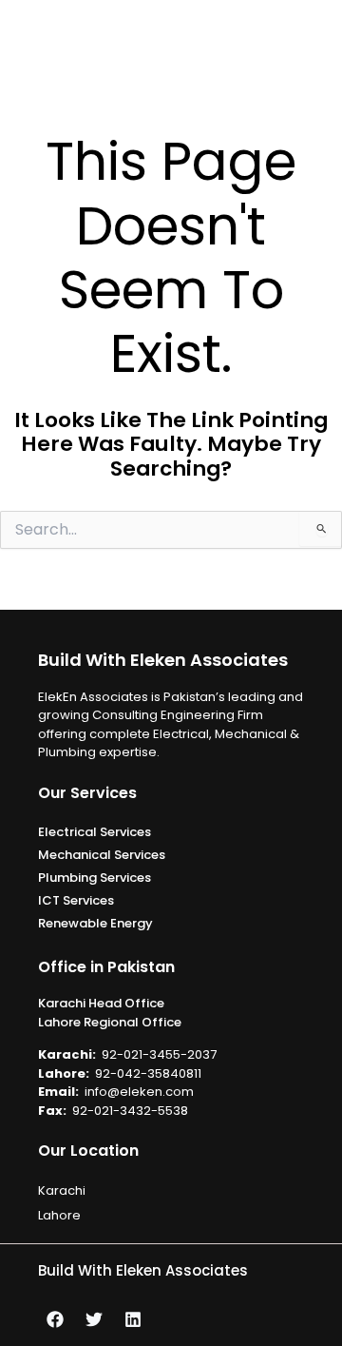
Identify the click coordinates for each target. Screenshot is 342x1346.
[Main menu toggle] (320, 39)
